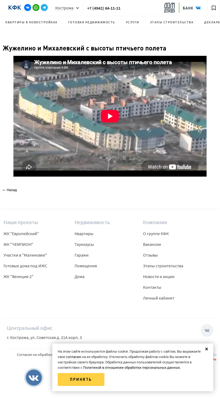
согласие (73, 357)
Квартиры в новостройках (31, 22)
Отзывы (150, 255)
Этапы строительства (172, 22)
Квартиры (84, 233)
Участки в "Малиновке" (25, 255)
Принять (81, 379)
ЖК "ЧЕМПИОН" (18, 244)
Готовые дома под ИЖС (25, 265)
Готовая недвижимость (91, 22)
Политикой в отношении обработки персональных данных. (132, 368)
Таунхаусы (84, 244)
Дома (80, 276)
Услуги (132, 22)
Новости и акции (158, 276)
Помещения (86, 265)
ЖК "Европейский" (21, 233)
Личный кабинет (158, 298)
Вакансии (152, 244)
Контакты (152, 287)
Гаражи (82, 255)
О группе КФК (156, 233)
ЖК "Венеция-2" (18, 276)
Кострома (64, 7)
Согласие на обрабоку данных (42, 354)
